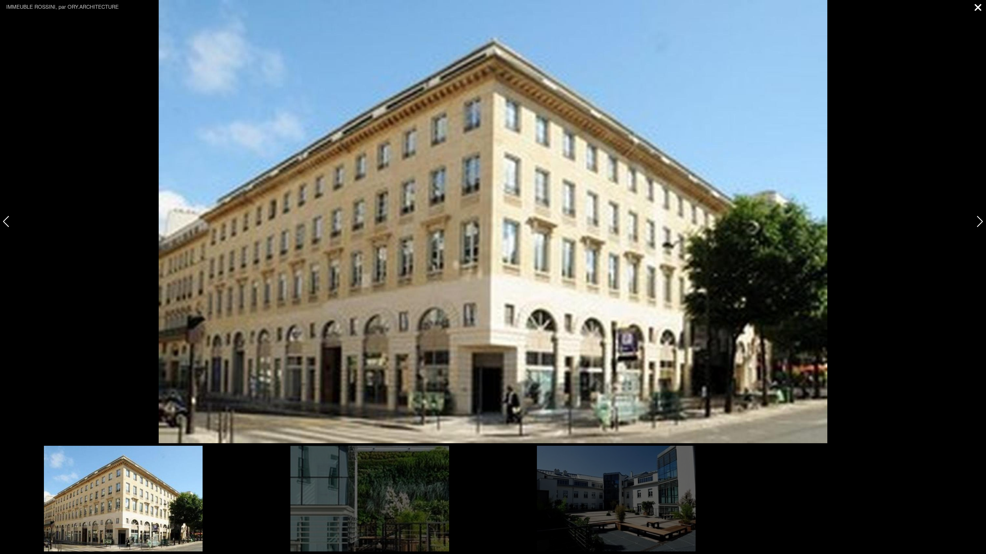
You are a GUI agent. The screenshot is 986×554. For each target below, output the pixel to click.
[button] (979, 221)
